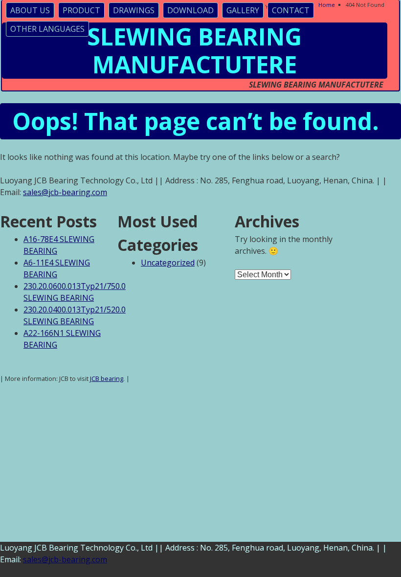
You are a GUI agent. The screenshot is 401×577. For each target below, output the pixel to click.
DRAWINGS (134, 10)
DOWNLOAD (190, 10)
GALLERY (242, 10)
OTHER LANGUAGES (47, 28)
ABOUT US (30, 10)
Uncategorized (168, 262)
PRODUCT (81, 10)
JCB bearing (106, 378)
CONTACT (291, 10)
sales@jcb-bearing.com (65, 192)
